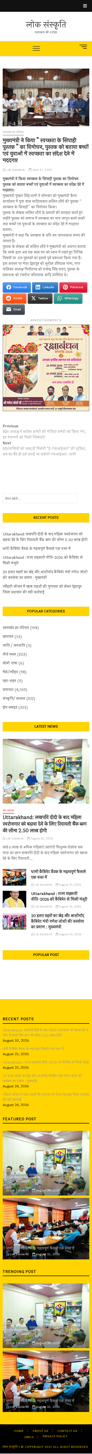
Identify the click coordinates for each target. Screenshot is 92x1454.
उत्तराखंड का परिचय (13, 132)
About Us (40, 1431)
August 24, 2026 (69, 934)
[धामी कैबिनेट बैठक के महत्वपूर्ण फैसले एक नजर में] (14, 877)
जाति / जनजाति (14, 645)
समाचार (8, 690)
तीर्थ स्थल (9, 654)
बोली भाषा (10, 663)
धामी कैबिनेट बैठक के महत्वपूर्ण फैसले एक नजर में (37, 549)
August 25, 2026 (69, 885)
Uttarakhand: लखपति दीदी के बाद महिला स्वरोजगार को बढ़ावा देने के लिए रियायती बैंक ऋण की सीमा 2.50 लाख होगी (45, 537)
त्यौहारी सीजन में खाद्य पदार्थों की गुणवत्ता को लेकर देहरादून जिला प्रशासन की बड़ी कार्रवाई (42, 589)
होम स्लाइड (10, 707)
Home (19, 1431)
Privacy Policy (55, 1436)
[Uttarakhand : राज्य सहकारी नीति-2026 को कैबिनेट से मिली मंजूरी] (14, 899)
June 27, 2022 (41, 170)
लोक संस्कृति (46, 25)
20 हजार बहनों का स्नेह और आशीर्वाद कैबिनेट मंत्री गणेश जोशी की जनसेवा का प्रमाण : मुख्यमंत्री (45, 575)
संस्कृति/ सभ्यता (14, 699)
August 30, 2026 (41, 838)
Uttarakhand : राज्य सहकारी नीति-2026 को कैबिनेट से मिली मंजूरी (43, 560)
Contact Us (67, 1431)
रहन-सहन (9, 681)
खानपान (8, 637)
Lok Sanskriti (15, 170)
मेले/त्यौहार (10, 672)
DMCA (29, 1437)
